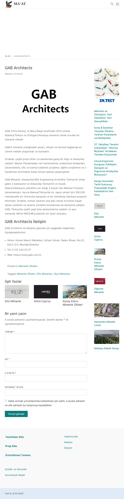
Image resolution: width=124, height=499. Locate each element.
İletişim (68, 447)
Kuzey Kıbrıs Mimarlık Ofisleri (73, 303)
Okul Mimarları (62, 273)
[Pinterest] (71, 469)
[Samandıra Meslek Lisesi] (106, 311)
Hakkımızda (71, 436)
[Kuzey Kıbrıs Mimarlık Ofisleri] (75, 292)
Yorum (10, 332)
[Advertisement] (62, 30)
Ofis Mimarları (44, 273)
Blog (8, 56)
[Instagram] (66, 469)
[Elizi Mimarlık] (17, 292)
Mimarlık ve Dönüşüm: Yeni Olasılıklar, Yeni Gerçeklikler (103, 116)
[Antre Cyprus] (46, 292)
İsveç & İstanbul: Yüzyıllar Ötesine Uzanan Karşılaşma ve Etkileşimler (105, 132)
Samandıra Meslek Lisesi (104, 323)
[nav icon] (117, 4)
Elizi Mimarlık (13, 301)
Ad (7, 359)
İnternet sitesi (14, 387)
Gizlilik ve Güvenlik (16, 469)
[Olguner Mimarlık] (99, 282)
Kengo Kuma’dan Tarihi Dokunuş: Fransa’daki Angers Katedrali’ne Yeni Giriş (105, 188)
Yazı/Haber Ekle (14, 436)
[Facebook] (75, 469)
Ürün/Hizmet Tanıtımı (18, 455)
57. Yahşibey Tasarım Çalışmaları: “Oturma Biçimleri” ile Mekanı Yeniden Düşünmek (106, 149)
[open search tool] (112, 4)
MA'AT (20, 4)
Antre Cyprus (42, 301)
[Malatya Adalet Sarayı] (106, 337)
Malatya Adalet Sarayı (106, 348)
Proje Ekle (11, 446)
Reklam (68, 442)
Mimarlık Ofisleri (13, 74)
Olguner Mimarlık (99, 290)
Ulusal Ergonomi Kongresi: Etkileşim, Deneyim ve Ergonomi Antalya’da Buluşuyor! (106, 168)
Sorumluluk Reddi (15, 475)
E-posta (10, 373)
